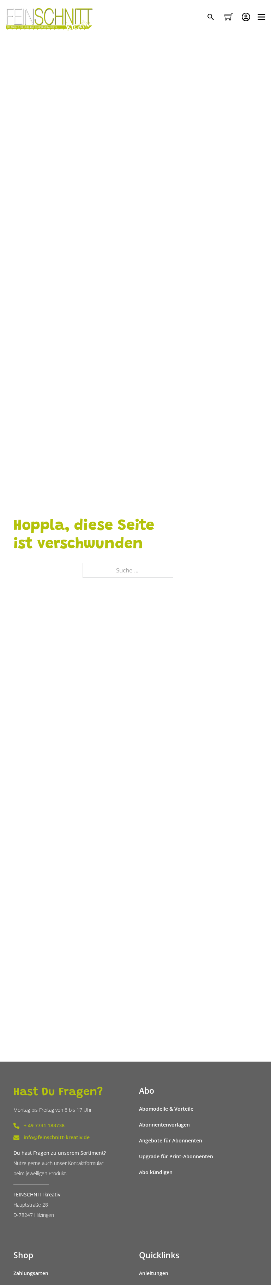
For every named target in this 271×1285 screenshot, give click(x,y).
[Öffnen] (261, 17)
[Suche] (211, 17)
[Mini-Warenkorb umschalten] (228, 17)
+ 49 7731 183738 (44, 1125)
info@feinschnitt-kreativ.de (57, 1137)
